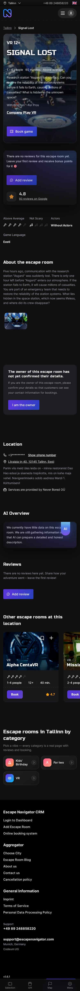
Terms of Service (16, 906)
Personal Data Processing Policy (27, 912)
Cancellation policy (17, 879)
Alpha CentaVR (22, 665)
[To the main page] (7, 13)
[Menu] (67, 13)
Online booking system (20, 833)
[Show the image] (15, 321)
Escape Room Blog (17, 860)
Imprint (8, 899)
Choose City (12, 853)
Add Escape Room (16, 827)
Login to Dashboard (17, 820)
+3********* (16, 455)
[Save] (42, 638)
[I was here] (51, 638)
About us (10, 866)
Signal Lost (26, 28)
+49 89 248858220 (55, 3)
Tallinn (7, 28)
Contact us (11, 873)
